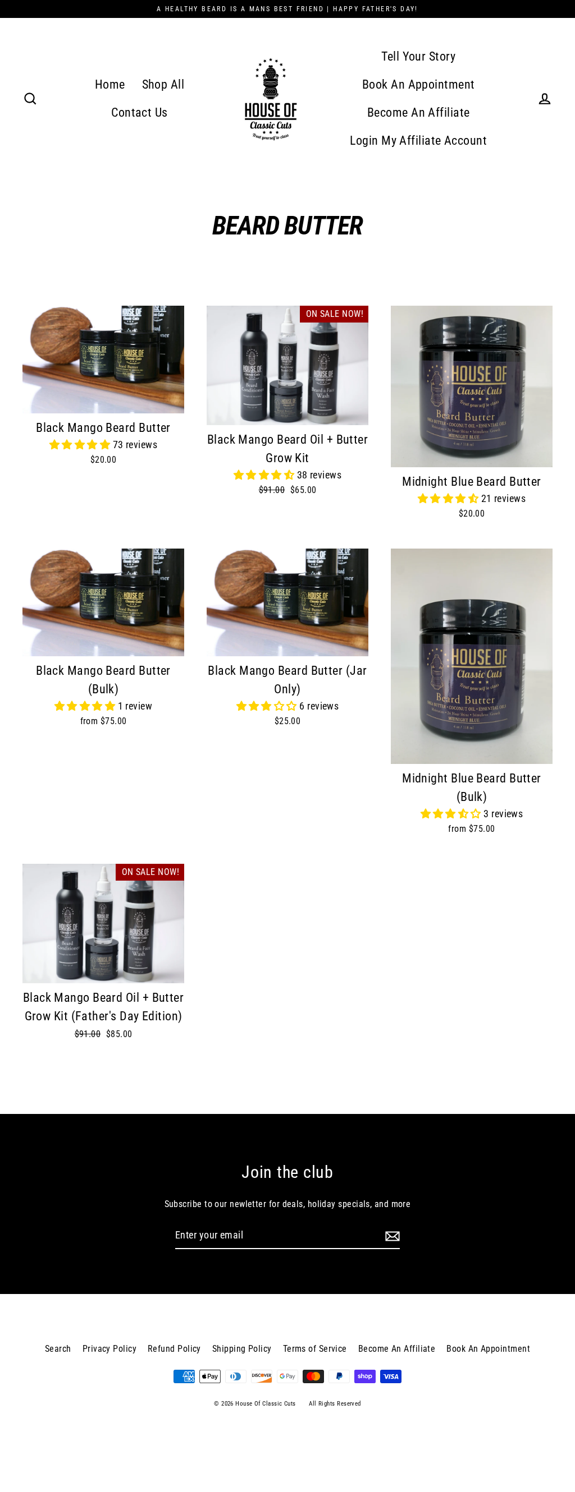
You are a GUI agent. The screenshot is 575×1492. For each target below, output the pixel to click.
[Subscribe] (391, 1236)
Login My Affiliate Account (418, 140)
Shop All (163, 84)
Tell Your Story (418, 56)
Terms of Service (315, 1348)
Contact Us (139, 112)
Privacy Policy (109, 1348)
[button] (81, 444)
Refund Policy (174, 1348)
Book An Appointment (418, 84)
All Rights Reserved (335, 1403)
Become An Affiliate (418, 112)
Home (110, 84)
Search (58, 1348)
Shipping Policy (242, 1348)
